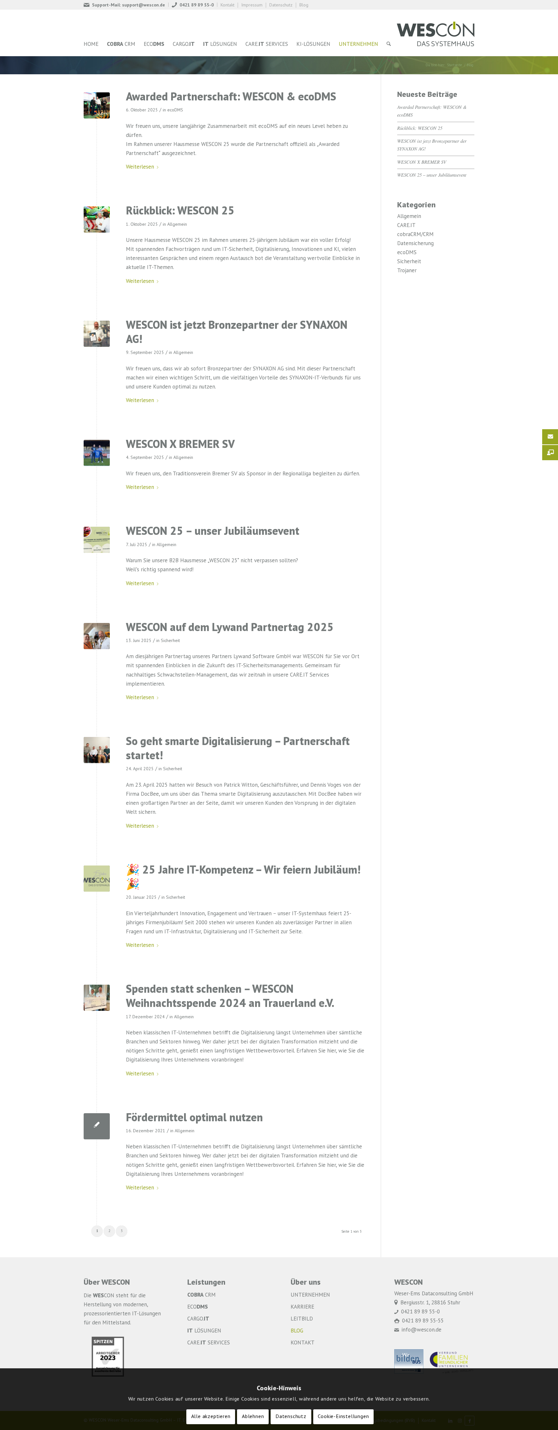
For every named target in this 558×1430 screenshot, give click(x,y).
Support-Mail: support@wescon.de (128, 5)
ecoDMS (175, 110)
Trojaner (407, 271)
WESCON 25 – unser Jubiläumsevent (212, 531)
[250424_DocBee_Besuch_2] (97, 750)
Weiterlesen (140, 167)
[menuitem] (126, 5)
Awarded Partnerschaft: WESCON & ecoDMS (231, 97)
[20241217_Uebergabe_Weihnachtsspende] (97, 998)
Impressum (252, 5)
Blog (303, 5)
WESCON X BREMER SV (180, 445)
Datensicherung (415, 243)
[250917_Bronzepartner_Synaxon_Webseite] (97, 334)
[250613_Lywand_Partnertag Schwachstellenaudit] (97, 636)
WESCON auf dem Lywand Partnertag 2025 (230, 628)
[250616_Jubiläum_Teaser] (97, 878)
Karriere (302, 1307)
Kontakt (227, 5)
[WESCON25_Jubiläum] (97, 540)
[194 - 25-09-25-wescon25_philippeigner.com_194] (97, 105)
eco (197, 1307)
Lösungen (204, 1331)
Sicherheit (170, 640)
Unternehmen (310, 1295)
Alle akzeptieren (211, 1416)
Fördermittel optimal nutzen (194, 1118)
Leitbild (302, 1319)
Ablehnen (253, 1416)
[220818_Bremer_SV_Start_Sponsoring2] (97, 453)
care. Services (208, 1343)
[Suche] (388, 44)
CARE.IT (406, 225)
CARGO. (198, 1319)
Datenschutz (281, 5)
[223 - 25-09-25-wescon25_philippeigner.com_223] (97, 219)
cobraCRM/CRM (415, 234)
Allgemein (177, 224)
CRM (201, 1295)
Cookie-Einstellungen (343, 1416)
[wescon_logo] (435, 32)
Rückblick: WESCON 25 (180, 211)
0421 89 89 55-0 (197, 5)
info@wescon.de (421, 1330)
